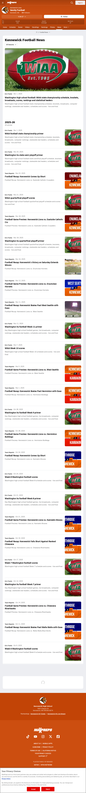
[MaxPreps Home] (12, 2)
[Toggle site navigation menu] (2, 2)
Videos (27, 27)
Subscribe (36, 747)
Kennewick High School (43, 706)
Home (5, 27)
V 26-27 (21, 16)
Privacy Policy (47, 747)
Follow (65, 16)
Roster (20, 27)
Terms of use (35, 750)
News (59, 27)
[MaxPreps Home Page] (37, 32)
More (65, 27)
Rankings (44, 27)
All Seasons (10, 44)
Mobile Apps (47, 743)
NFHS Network (46, 765)
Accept (33, 789)
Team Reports (9, 173)
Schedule (12, 27)
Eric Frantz (8, 94)
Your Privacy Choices (43, 753)
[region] (43, 780)
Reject (48, 789)
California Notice (49, 750)
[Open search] (72, 2)
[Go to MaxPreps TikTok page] (28, 737)
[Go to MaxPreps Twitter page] (50, 737)
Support (42, 756)
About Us (37, 743)
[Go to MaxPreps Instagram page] (43, 737)
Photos (52, 27)
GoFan (36, 765)
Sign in (80, 3)
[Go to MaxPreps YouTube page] (35, 737)
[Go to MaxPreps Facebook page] (58, 737)
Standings (35, 27)
